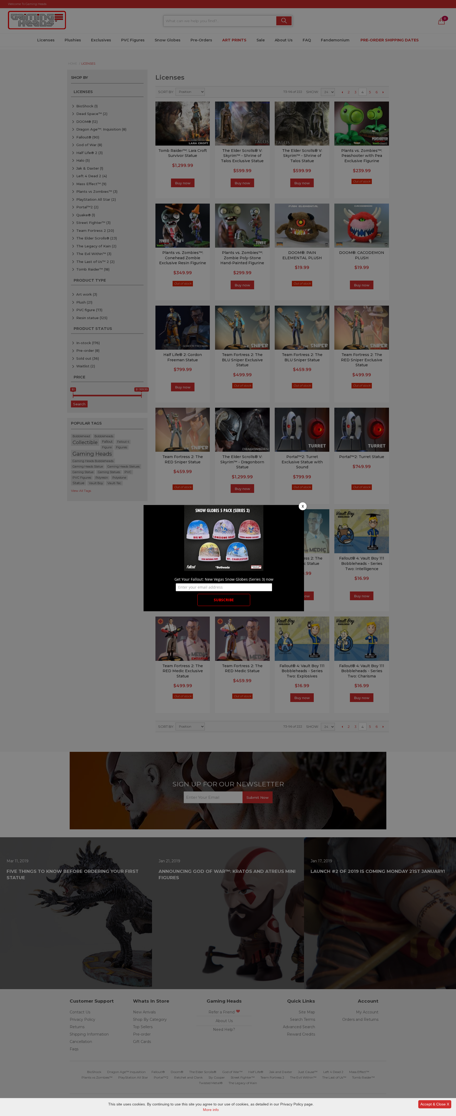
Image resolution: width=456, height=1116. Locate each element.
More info (211, 1110)
